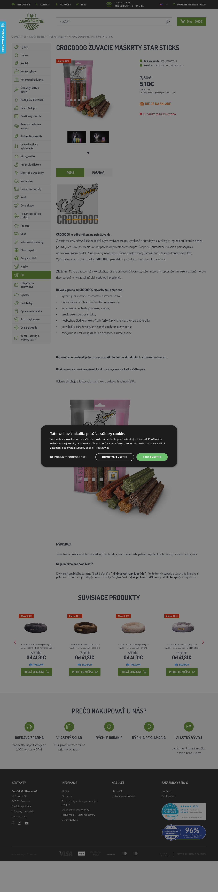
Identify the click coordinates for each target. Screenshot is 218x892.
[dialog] (109, 446)
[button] (68, 457)
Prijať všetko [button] (152, 456)
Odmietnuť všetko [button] (114, 456)
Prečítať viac (102, 447)
